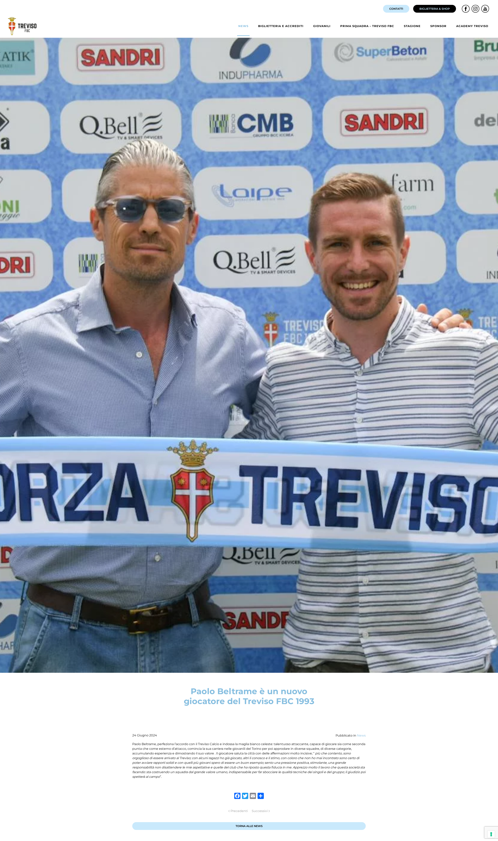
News (243, 26)
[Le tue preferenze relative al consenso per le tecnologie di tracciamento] (491, 834)
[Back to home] (23, 26)
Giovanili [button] (322, 26)
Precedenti (239, 811)
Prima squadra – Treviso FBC (367, 26)
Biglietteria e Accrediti (280, 26)
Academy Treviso (472, 26)
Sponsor (438, 26)
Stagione (412, 26)
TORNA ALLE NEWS (249, 826)
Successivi (260, 811)
